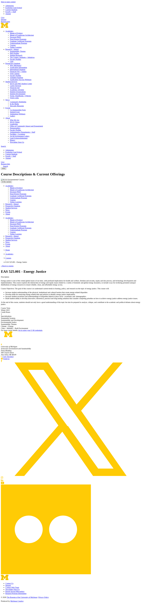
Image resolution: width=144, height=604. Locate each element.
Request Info (5, 22)
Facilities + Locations (17, 134)
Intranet (3, 20)
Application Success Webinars (20, 80)
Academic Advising (17, 90)
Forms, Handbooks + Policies (20, 96)
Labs (11, 61)
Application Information (18, 67)
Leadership (14, 124)
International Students (17, 69)
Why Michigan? (15, 65)
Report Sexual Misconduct (14, 591)
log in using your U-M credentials (30, 330)
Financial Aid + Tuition (18, 71)
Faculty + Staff (10, 12)
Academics (9, 31)
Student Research (16, 55)
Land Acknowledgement (18, 138)
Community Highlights (18, 102)
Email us (6, 359)
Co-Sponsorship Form (18, 110)
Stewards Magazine (17, 106)
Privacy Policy (43, 597)
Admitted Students (16, 78)
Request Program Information (15, 593)
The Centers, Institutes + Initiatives (22, 57)
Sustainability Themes (18, 51)
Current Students (11, 10)
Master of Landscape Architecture (22, 35)
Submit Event (15, 112)
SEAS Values (15, 122)
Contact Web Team (12, 587)
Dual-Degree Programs (18, 39)
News (7, 100)
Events (7, 108)
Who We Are (14, 120)
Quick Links (14, 98)
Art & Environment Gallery (19, 136)
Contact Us (9, 583)
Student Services (11, 82)
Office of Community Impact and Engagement (26, 126)
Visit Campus (14, 74)
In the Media (14, 104)
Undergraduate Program (18, 43)
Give (2, 18)
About (7, 118)
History (12, 140)
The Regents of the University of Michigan (22, 597)
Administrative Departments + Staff (22, 132)
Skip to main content (8, 2)
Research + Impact (12, 49)
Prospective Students (12, 63)
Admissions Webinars (17, 114)
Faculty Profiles (15, 59)
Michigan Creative (17, 601)
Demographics (15, 128)
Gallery (12, 116)
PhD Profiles (14, 53)
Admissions (9, 6)
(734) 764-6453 (8, 357)
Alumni (8, 14)
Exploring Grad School (13, 8)
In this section (6, 182)
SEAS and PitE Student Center (21, 84)
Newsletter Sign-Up (17, 142)
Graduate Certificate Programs (20, 41)
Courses (13, 45)
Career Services (15, 86)
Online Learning (16, 47)
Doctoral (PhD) (15, 37)
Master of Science (16, 33)
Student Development (17, 94)
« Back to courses (7, 266)
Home (7, 250)
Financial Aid (14, 88)
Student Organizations (18, 92)
